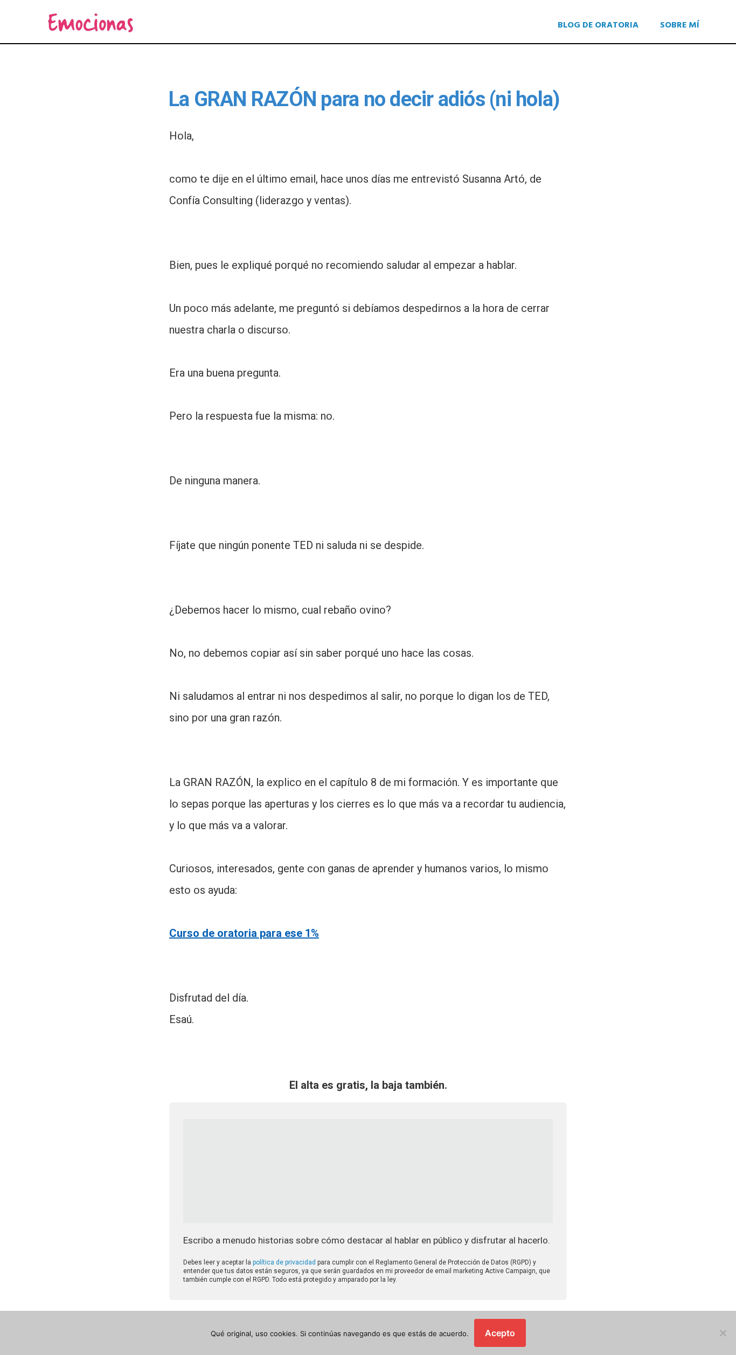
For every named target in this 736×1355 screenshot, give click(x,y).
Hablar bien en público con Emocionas (90, 23)
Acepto (500, 1333)
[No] (722, 1333)
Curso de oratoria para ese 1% (244, 933)
